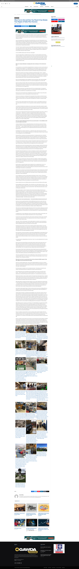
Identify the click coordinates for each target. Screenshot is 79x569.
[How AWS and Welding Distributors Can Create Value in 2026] (31, 522)
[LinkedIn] (11, 36)
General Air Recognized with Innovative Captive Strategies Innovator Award (46, 555)
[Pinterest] (11, 38)
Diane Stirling (21, 494)
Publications (26, 6)
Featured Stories (36, 6)
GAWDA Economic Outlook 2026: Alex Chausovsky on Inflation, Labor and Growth (43, 529)
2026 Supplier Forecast (17, 528)
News (31, 6)
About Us (52, 6)
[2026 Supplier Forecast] (19, 522)
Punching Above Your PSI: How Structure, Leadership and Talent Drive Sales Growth (31, 514)
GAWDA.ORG (49, 567)
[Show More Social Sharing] (37, 26)
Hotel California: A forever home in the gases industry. (19, 514)
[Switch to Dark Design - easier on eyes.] (1, 6)
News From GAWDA (58, 567)
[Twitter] (11, 34)
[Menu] (77, 7)
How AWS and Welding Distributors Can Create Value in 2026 (31, 529)
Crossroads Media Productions (26, 567)
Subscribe (75, 3)
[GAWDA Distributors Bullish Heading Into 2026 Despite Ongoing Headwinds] (43, 507)
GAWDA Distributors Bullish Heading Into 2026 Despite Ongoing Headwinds (43, 514)
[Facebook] (11, 32)
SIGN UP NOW (58, 42)
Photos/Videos (47, 6)
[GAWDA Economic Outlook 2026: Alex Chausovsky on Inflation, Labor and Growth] (43, 522)
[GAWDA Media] (39, 4)
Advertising (63, 567)
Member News (54, 567)
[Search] (76, 7)
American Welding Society (31, 530)
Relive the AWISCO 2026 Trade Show (10, 0)
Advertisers (41, 6)
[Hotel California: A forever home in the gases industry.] (19, 507)
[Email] (11, 39)
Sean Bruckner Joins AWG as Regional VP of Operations (46, 551)
